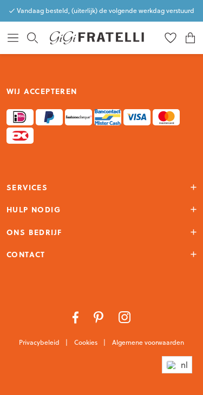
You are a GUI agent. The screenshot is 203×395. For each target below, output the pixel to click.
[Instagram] (125, 316)
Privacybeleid (40, 342)
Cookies (86, 342)
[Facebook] (77, 316)
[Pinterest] (100, 316)
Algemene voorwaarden (148, 342)
